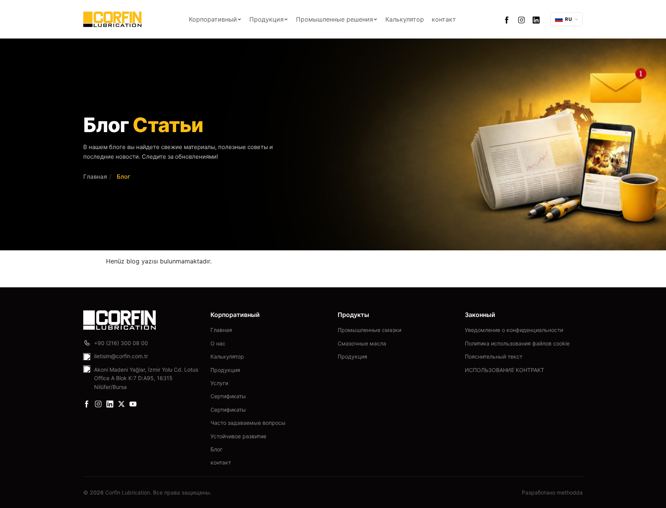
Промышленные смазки (369, 330)
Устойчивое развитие (238, 436)
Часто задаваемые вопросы (248, 422)
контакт (444, 19)
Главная (95, 176)
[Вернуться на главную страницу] (112, 19)
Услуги (219, 383)
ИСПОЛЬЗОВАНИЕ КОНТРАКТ (504, 370)
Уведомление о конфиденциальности (514, 330)
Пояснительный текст (493, 356)
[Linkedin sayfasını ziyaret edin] (536, 19)
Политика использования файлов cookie (517, 343)
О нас (217, 343)
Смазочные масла (362, 343)
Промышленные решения (334, 19)
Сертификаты (228, 396)
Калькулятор (404, 19)
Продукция (266, 19)
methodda (570, 492)
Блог (216, 449)
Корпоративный (213, 19)
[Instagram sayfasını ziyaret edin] (521, 19)
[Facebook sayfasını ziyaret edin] (506, 19)
